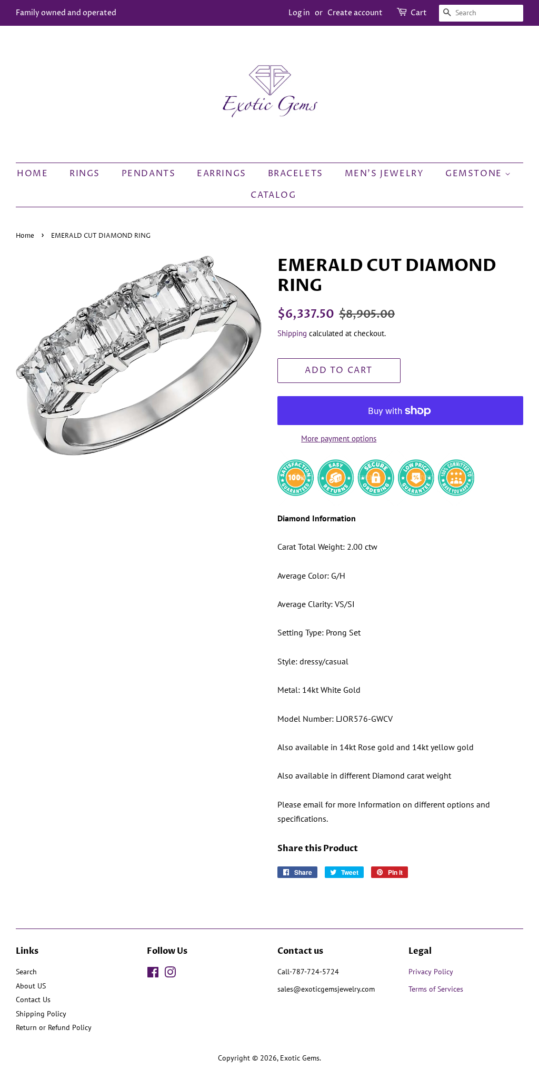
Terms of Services (436, 989)
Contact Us (33, 999)
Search (26, 971)
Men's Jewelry (384, 173)
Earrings (221, 173)
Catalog (273, 195)
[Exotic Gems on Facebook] (153, 974)
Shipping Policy (41, 1013)
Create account (355, 13)
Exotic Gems (300, 1058)
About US (31, 986)
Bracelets (295, 173)
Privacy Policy (430, 971)
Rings (84, 173)
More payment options (338, 438)
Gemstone (475, 173)
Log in (299, 13)
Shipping (292, 333)
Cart (419, 13)
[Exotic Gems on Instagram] (170, 974)
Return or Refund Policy (54, 1027)
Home (32, 173)
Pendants (149, 173)
